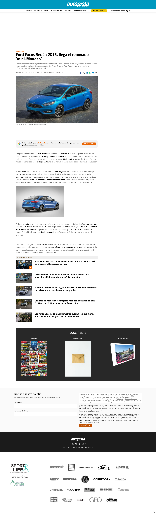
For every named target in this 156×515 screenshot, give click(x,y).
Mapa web (91, 447)
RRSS (123, 11)
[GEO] (96, 500)
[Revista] (34, 358)
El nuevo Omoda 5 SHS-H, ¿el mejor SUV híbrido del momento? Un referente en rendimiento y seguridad (66, 289)
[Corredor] (101, 479)
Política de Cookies (85, 400)
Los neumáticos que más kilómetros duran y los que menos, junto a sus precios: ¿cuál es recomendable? (65, 315)
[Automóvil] (122, 467)
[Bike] (106, 490)
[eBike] (67, 499)
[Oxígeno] (124, 490)
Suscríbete (115, 11)
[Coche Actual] (71, 467)
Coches (46, 11)
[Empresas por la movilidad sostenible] (17, 483)
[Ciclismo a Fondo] (89, 489)
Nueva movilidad (57, 11)
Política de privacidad (74, 447)
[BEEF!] (80, 499)
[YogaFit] (73, 490)
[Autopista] (78, 4)
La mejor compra (79, 11)
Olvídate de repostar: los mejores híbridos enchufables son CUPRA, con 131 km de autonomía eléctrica (65, 302)
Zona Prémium (100, 11)
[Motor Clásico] (104, 467)
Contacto (64, 447)
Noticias (29, 11)
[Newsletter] (78, 358)
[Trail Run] (56, 489)
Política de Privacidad (131, 399)
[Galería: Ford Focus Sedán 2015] (57, 201)
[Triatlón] (120, 479)
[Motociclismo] (70, 479)
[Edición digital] (122, 354)
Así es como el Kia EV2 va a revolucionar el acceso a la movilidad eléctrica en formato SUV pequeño (62, 276)
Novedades (38, 11)
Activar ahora (88, 144)
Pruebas (68, 11)
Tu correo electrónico (21, 411)
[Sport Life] (85, 479)
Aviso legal (84, 447)
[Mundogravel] (111, 500)
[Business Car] (86, 467)
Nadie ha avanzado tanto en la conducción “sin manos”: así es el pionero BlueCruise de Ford (65, 263)
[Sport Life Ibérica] (20, 468)
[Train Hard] (54, 499)
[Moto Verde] (54, 479)
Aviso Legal (120, 399)
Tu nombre (18, 402)
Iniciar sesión (127, 10)
